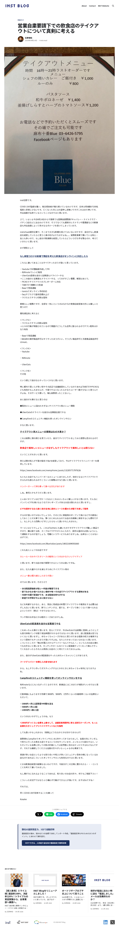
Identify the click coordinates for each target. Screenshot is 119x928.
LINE (50, 814)
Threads (79, 814)
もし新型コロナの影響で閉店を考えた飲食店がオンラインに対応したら (54, 256)
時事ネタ (21, 20)
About (84, 6)
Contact (92, 6)
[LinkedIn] (105, 922)
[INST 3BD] (22, 922)
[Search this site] (113, 6)
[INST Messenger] (41, 922)
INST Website (103, 6)
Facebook (64, 814)
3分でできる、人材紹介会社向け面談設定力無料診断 (45, 843)
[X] (112, 922)
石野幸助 (28, 37)
